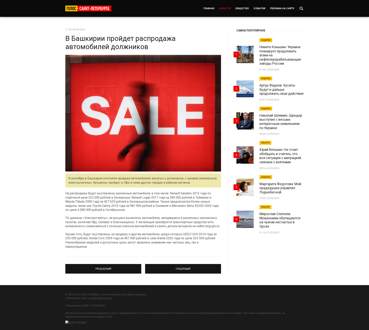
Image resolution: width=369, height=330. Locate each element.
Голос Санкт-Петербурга (88, 8)
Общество (242, 8)
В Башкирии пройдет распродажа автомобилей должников (120, 43)
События (259, 8)
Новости (225, 8)
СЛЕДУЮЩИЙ (183, 267)
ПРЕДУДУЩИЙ (103, 267)
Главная (208, 8)
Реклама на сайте (282, 8)
